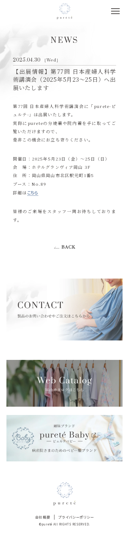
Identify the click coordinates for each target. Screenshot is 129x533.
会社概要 (43, 517)
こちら (32, 192)
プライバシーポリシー (76, 517)
